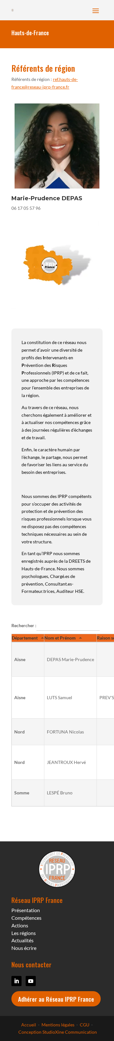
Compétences (26, 918)
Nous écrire (23, 948)
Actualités (22, 940)
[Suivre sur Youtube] (31, 981)
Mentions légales (57, 1024)
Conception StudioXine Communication (57, 1032)
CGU (84, 1024)
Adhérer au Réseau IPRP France (56, 998)
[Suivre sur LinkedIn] (16, 981)
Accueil (28, 1024)
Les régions (23, 933)
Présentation (25, 910)
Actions (19, 925)
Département (25, 637)
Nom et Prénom (60, 637)
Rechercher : (23, 625)
